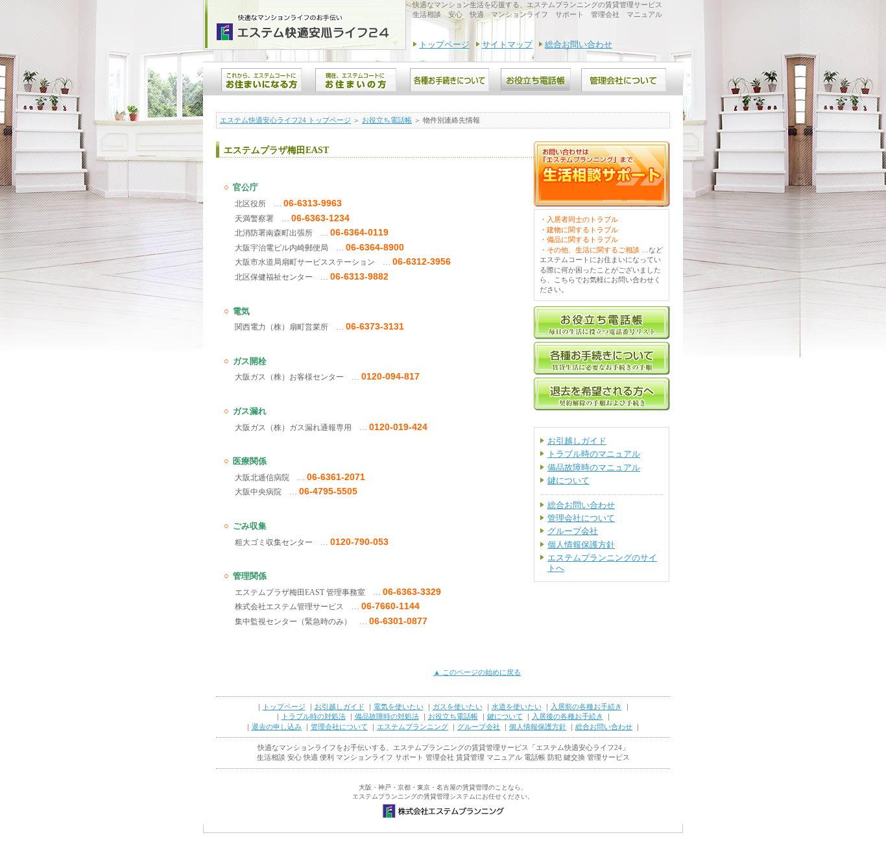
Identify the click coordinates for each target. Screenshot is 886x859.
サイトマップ (507, 44)
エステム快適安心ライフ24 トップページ (285, 120)
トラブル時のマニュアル (593, 454)
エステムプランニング (412, 727)
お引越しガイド (576, 441)
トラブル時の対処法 (313, 716)
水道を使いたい (517, 706)
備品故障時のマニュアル (593, 467)
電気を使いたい (399, 706)
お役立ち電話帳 (387, 120)
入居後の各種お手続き (567, 716)
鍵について (568, 480)
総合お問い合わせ (578, 44)
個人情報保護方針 (581, 545)
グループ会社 (572, 531)
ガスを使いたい (458, 706)
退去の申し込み (277, 727)
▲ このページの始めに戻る (477, 672)
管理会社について (581, 518)
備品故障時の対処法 (387, 716)
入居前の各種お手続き (586, 706)
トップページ (444, 44)
